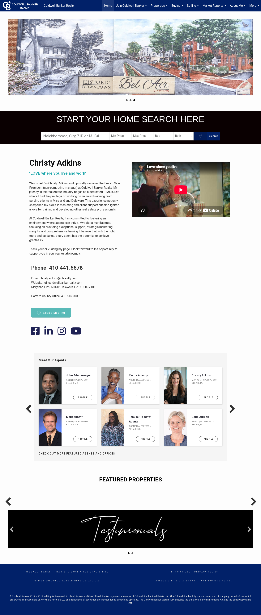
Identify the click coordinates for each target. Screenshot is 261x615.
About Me (238, 7)
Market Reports (215, 7)
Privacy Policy (206, 572)
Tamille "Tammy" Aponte (140, 419)
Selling (193, 7)
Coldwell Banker (39, 572)
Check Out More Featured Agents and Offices (77, 453)
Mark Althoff (74, 417)
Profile (83, 397)
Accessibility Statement (176, 581)
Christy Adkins (201, 375)
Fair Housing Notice (215, 581)
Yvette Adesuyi (138, 375)
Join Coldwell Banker (132, 7)
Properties (160, 7)
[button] (12, 529)
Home (108, 5)
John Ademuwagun (79, 375)
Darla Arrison (200, 417)
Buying (177, 7)
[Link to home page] (22, 5)
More (254, 7)
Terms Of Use (180, 572)
